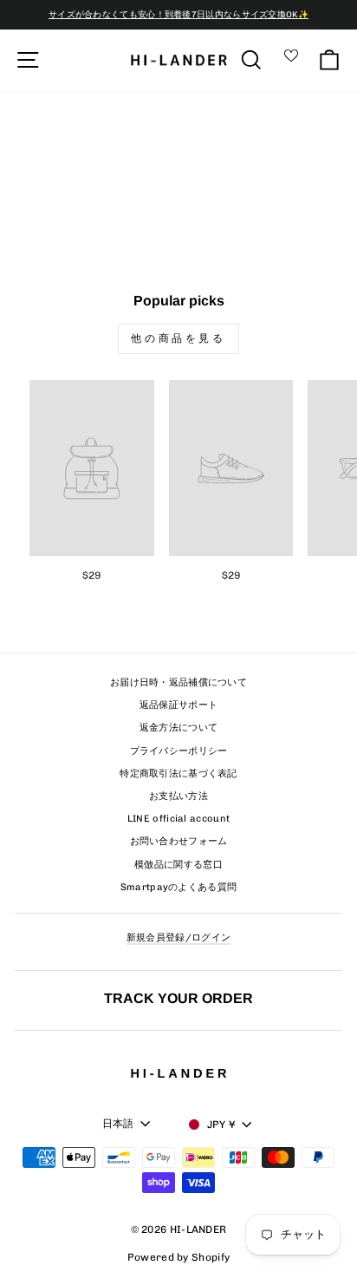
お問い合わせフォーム (179, 841)
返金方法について (178, 727)
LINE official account (178, 818)
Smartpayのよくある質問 (178, 887)
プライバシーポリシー (179, 751)
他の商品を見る (178, 338)
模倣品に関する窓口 (178, 864)
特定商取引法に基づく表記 (178, 773)
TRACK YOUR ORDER (178, 998)
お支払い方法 (178, 796)
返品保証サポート (178, 705)
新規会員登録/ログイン (178, 937)
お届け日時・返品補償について (178, 682)
